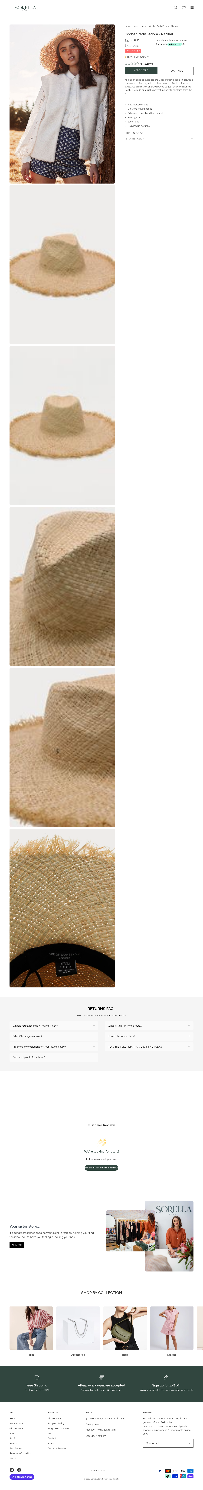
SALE (12, 1438)
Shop (12, 1412)
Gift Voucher (16, 1428)
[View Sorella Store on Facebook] (19, 1470)
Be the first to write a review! (101, 1167)
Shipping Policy (56, 1423)
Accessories (140, 26)
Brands (13, 1443)
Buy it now (177, 71)
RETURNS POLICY (134, 138)
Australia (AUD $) (98, 1470)
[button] (175, 7)
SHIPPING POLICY (134, 133)
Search (51, 1443)
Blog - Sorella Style (58, 1428)
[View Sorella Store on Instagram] (12, 1470)
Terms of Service (57, 1448)
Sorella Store (96, 1479)
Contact (52, 1438)
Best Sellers (16, 1448)
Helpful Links (54, 1412)
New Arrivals (16, 1423)
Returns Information (20, 1453)
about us (17, 1245)
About (13, 1458)
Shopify (116, 1479)
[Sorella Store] (25, 7)
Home (128, 26)
